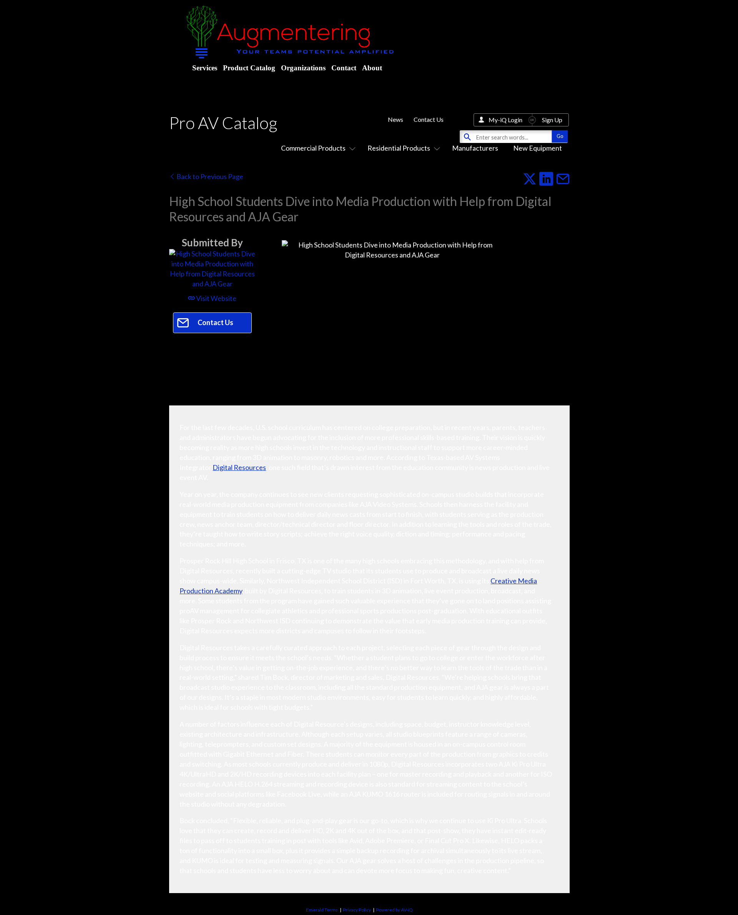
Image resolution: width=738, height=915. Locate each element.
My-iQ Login (505, 119)
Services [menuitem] (204, 68)
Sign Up (552, 119)
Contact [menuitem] (343, 68)
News (395, 119)
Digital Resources (239, 467)
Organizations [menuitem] (303, 68)
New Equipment (537, 148)
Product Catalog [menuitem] (249, 68)
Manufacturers (475, 148)
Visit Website (215, 298)
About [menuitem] (372, 68)
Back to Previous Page (209, 176)
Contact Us (429, 119)
